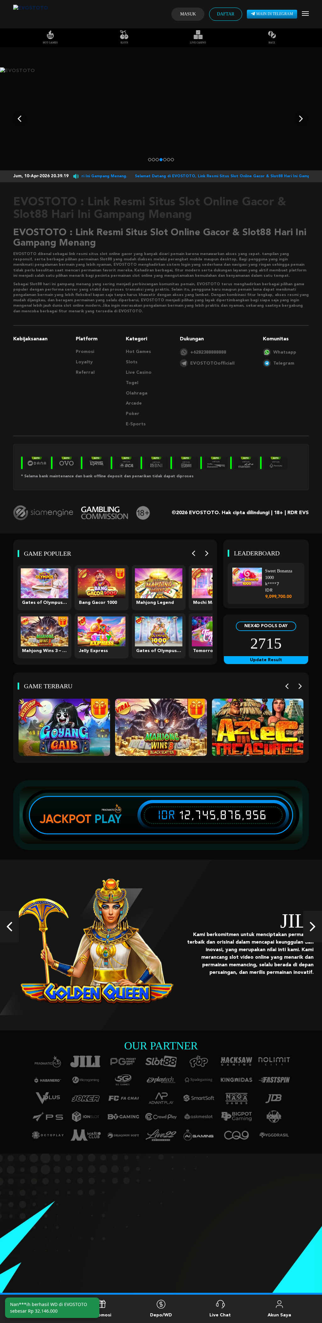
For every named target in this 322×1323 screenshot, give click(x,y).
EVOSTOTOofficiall (212, 363)
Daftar (225, 14)
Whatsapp (284, 352)
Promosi (85, 351)
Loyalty (84, 362)
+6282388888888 (208, 352)
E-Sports (136, 424)
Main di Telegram (274, 14)
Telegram (283, 363)
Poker (132, 414)
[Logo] (30, 14)
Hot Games (50, 42)
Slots (124, 42)
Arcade (134, 403)
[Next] (207, 553)
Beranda (43, 1315)
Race (272, 42)
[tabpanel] (161, 118)
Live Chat (220, 1315)
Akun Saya (279, 1315)
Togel (132, 383)
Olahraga (136, 393)
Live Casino (198, 42)
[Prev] (193, 553)
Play (108, 819)
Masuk (188, 14)
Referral (85, 372)
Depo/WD (161, 1315)
